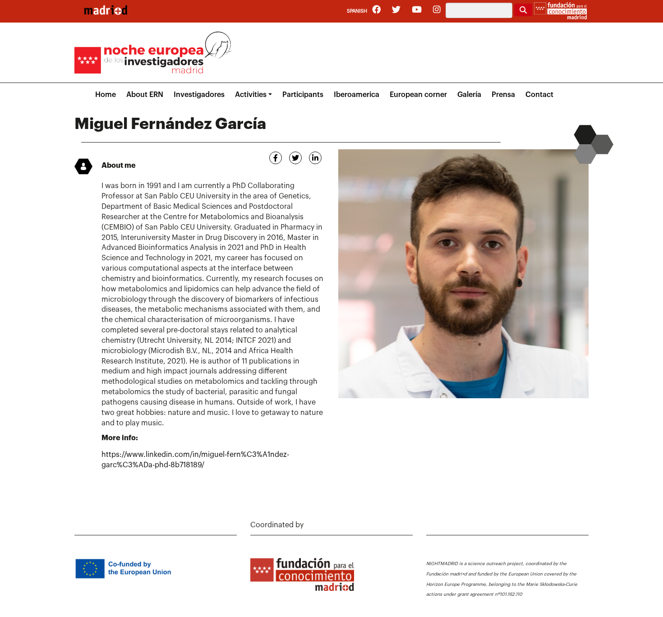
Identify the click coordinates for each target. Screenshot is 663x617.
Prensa (503, 94)
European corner (418, 94)
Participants (302, 94)
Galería (469, 94)
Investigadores (199, 94)
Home (105, 94)
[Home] (105, 10)
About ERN (144, 94)
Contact (539, 94)
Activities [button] (251, 94)
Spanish (357, 11)
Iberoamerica (356, 94)
